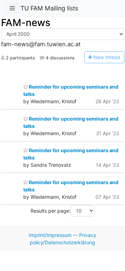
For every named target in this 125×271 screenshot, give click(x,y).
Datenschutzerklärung (70, 242)
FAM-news (25, 22)
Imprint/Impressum (50, 235)
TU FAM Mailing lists (49, 8)
